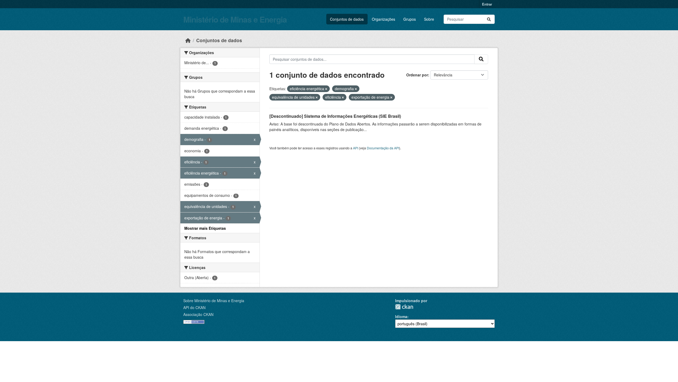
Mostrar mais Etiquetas (205, 228)
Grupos (409, 19)
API (355, 148)
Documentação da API (383, 148)
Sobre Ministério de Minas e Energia (213, 300)
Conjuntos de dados (347, 19)
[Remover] (326, 89)
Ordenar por (417, 74)
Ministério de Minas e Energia (235, 19)
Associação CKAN (198, 314)
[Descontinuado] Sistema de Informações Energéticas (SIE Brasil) (335, 116)
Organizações (383, 19)
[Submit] (489, 19)
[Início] (188, 40)
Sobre (429, 19)
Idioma (401, 316)
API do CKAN (194, 307)
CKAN (404, 307)
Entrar (487, 4)
